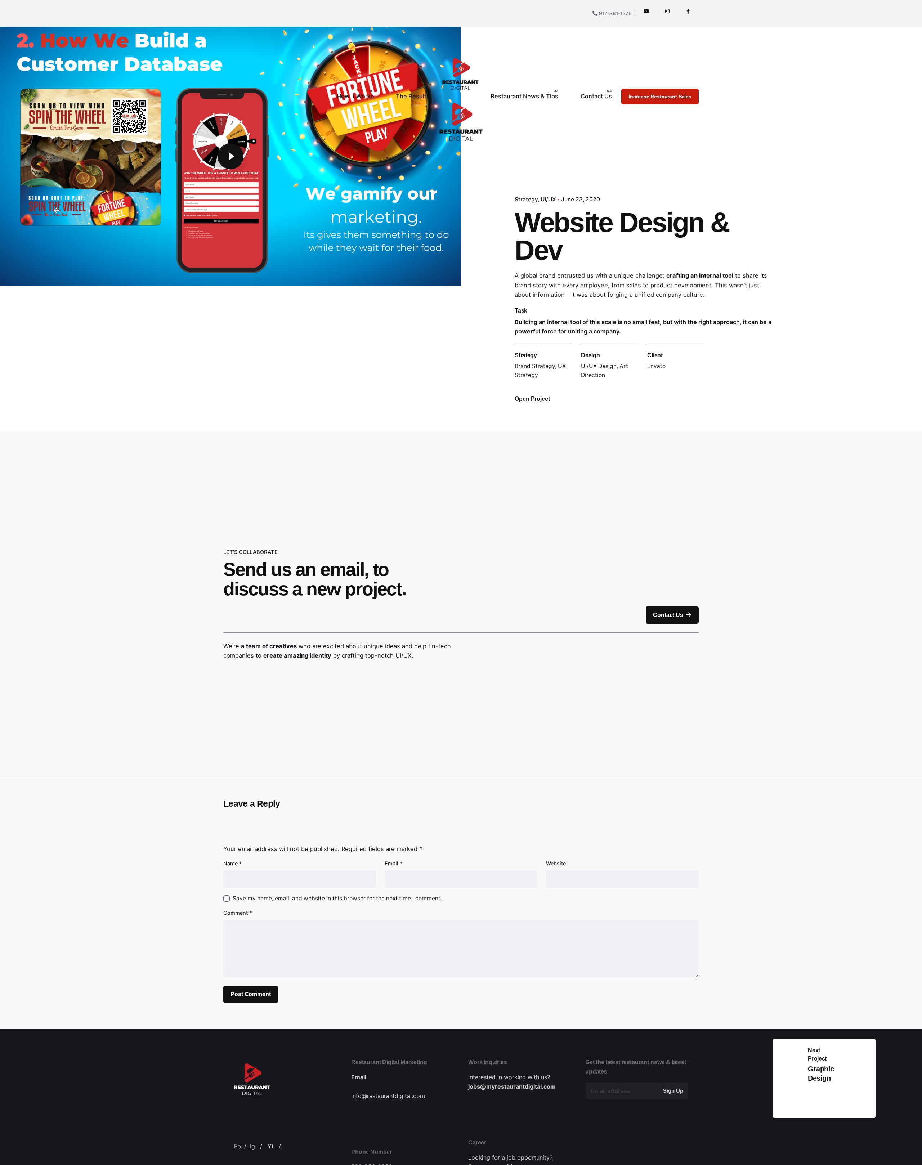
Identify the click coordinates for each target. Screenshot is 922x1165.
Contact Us (668, 615)
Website (556, 863)
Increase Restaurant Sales (660, 96)
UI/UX (548, 199)
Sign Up (673, 1091)
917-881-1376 (614, 13)
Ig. (253, 1146)
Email (394, 863)
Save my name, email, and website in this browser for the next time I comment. (337, 898)
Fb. (238, 1146)
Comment (237, 913)
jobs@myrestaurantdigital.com (512, 1086)
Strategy (526, 199)
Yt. (271, 1146)
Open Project (532, 398)
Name (232, 863)
